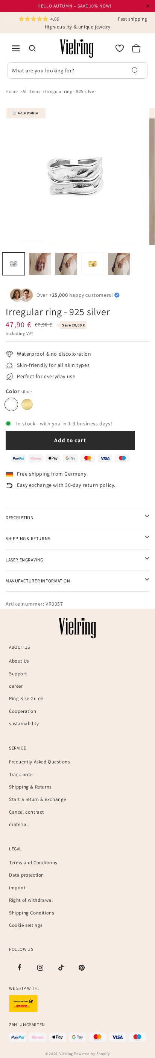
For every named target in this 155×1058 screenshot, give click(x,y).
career (16, 686)
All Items (31, 91)
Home (12, 91)
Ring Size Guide (26, 698)
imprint (17, 887)
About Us (19, 661)
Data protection (26, 875)
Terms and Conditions (33, 862)
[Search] (32, 48)
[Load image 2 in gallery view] (40, 264)
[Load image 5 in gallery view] (119, 264)
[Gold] (27, 404)
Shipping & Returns (30, 787)
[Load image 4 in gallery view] (92, 264)
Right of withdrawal (31, 900)
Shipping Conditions (31, 913)
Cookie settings (26, 925)
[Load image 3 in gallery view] (66, 264)
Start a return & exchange (37, 799)
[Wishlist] (119, 48)
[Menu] (16, 48)
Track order (21, 774)
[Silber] (11, 404)
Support (18, 673)
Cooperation (22, 711)
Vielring (66, 1053)
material (18, 824)
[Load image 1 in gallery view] (13, 264)
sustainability (24, 723)
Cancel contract (26, 812)
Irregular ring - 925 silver (70, 91)
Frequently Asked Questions (39, 762)
